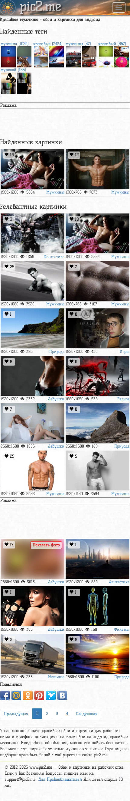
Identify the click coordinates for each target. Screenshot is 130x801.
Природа (56, 351)
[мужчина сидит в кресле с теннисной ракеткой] (24, 87)
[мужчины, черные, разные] (97, 606)
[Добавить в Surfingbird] (51, 695)
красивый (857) (112, 43)
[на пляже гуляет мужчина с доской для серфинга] (32, 328)
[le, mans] (89, 50)
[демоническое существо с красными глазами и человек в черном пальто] (97, 376)
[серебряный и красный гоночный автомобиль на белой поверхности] (73, 50)
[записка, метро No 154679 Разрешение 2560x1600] (97, 654)
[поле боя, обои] (56, 61)
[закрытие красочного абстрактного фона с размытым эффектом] (56, 50)
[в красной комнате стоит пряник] (8, 61)
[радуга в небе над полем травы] (41, 61)
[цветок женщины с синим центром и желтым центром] (106, 61)
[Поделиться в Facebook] (5, 695)
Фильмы (121, 629)
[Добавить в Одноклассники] (28, 695)
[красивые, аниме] (41, 50)
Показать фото (46, 545)
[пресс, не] (97, 281)
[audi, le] (73, 61)
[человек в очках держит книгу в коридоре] (97, 328)
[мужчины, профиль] (8, 77)
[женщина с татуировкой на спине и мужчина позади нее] (32, 606)
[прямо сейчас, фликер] (32, 423)
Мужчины (55, 192)
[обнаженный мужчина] (32, 281)
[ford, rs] (89, 61)
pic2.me (40, 7)
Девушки (56, 398)
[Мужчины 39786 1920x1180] (97, 471)
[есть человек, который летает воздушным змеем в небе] (24, 50)
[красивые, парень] (32, 169)
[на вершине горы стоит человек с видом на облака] (97, 423)
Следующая (86, 713)
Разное (123, 398)
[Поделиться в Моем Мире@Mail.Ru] (16, 695)
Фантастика (54, 256)
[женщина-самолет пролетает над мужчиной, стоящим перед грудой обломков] (24, 61)
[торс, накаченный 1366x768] (8, 87)
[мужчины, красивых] (97, 169)
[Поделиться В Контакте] (62, 695)
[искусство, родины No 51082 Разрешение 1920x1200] (97, 559)
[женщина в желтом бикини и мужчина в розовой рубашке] (32, 559)
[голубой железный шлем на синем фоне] (8, 50)
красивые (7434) (48, 43)
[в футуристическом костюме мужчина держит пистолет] (32, 233)
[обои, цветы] (121, 61)
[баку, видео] (32, 654)
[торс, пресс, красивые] (32, 471)
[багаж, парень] (121, 50)
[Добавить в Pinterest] (39, 695)
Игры (124, 351)
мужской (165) (13, 69)
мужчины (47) (78, 43)
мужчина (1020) (15, 43)
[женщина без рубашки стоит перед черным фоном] (32, 376)
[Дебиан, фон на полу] (106, 50)
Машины (56, 676)
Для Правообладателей (60, 779)
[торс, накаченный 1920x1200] (24, 77)
